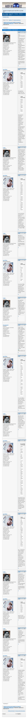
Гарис (4, 32)
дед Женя (5, 69)
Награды (16, 13)
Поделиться (20, 31)
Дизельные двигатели (8, 23)
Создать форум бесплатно (20, 710)
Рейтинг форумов (11, 710)
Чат (3, 13)
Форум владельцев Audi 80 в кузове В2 (12, 22)
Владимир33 (5, 325)
